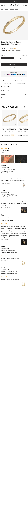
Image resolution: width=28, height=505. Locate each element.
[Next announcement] (26, 1)
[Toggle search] (4, 5)
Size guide (24, 55)
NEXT (17, 289)
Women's (6, 9)
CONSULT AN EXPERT (14, 67)
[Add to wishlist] (25, 64)
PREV (10, 289)
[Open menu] (2, 5)
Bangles (16, 9)
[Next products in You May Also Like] (24, 107)
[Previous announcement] (2, 1)
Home (2, 9)
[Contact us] (24, 5)
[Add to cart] (15, 125)
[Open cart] (26, 5)
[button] (14, 74)
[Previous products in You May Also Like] (22, 107)
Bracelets (12, 9)
